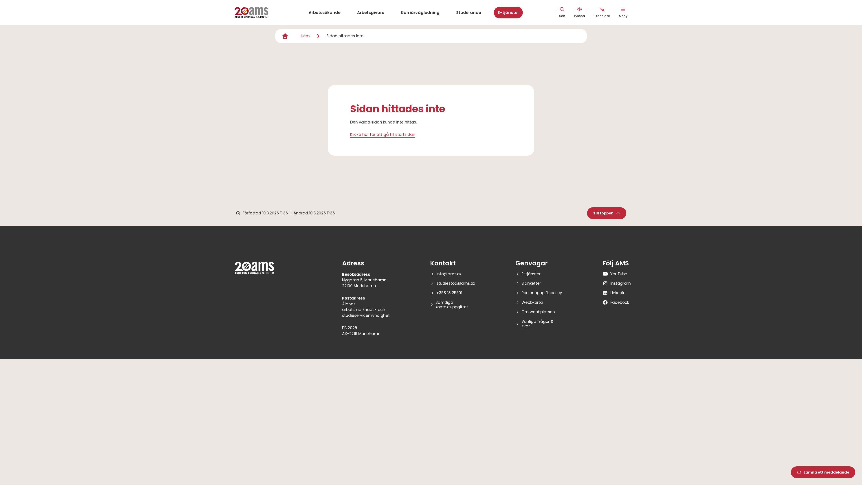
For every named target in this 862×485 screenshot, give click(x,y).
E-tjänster (508, 12)
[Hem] (285, 36)
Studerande (468, 12)
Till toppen (603, 213)
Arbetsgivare (370, 12)
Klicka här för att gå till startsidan (382, 134)
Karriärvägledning (420, 12)
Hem (305, 36)
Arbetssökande (325, 12)
